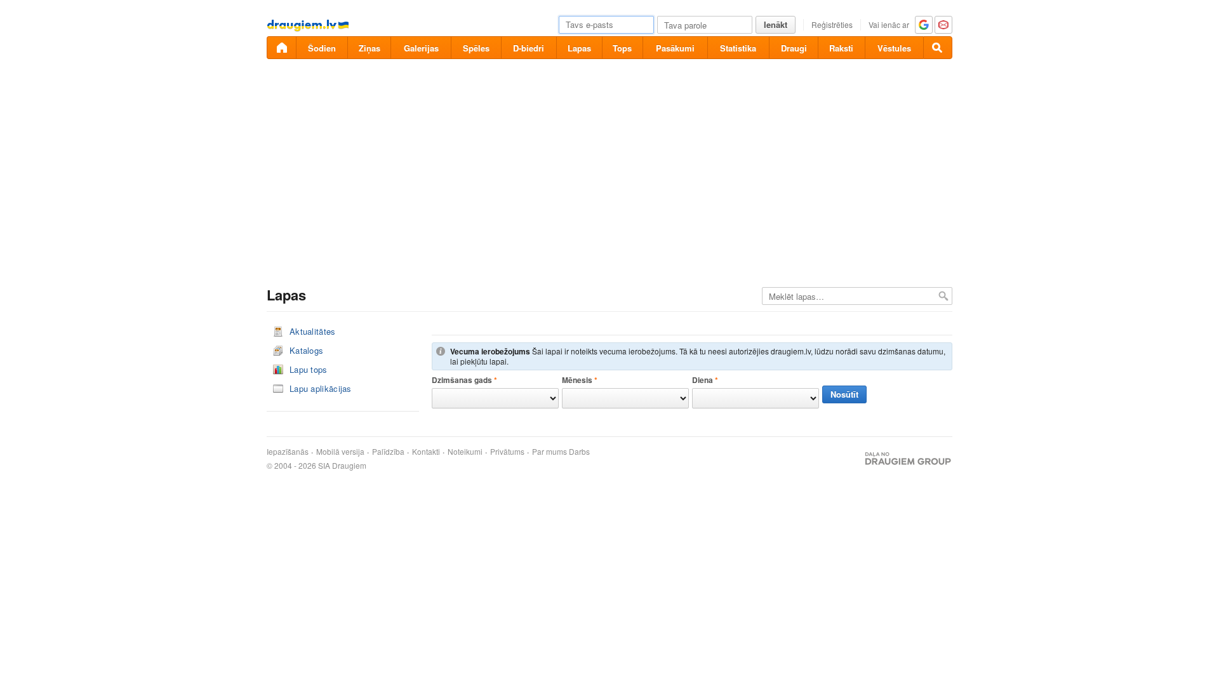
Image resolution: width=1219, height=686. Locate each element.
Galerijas (421, 48)
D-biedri (528, 48)
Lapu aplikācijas (321, 388)
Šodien (322, 48)
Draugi (794, 48)
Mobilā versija (340, 452)
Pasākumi (675, 48)
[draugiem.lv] (281, 47)
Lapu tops (309, 369)
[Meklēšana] (937, 47)
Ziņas (369, 48)
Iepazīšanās (288, 452)
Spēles (476, 48)
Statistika (738, 48)
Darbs (579, 452)
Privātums (507, 452)
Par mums (549, 452)
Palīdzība (388, 452)
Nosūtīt (844, 394)
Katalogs (306, 350)
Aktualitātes (313, 331)
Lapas (579, 48)
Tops (622, 48)
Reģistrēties (832, 24)
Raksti (841, 48)
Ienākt (775, 24)
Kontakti (426, 452)
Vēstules (894, 48)
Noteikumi (465, 452)
